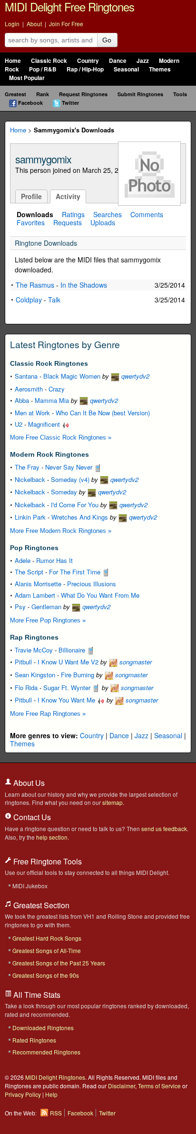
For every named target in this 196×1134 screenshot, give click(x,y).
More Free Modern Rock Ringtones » (60, 530)
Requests (67, 222)
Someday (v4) (70, 479)
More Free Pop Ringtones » (48, 620)
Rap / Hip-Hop (85, 69)
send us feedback (164, 828)
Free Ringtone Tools (46, 861)
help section (52, 837)
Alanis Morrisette (38, 583)
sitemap (112, 802)
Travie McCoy (34, 649)
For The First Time (75, 571)
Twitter (70, 102)
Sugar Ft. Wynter (67, 687)
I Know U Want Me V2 (68, 661)
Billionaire (73, 649)
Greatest (15, 94)
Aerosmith (29, 388)
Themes (160, 69)
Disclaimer (121, 1086)
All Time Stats (35, 994)
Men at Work (32, 412)
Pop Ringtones (34, 548)
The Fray (27, 467)
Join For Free (66, 24)
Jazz (143, 61)
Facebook (30, 102)
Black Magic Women (71, 376)
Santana (26, 376)
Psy (20, 606)
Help (51, 1094)
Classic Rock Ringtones (49, 363)
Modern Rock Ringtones (49, 454)
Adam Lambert (35, 595)
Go (106, 40)
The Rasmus (35, 285)
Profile (31, 196)
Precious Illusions (91, 583)
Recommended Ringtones (46, 1052)
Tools (180, 94)
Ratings (73, 214)
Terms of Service (159, 1086)
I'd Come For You (74, 504)
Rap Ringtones (34, 637)
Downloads (35, 214)
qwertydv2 (134, 376)
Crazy (57, 388)
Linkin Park (30, 517)
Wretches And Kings (79, 517)
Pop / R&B (43, 69)
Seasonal (126, 69)
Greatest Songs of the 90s (45, 975)
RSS (56, 1113)
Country (88, 61)
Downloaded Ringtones (43, 1028)
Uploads (102, 222)
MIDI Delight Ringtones (55, 1077)
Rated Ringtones (34, 1040)
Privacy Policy (23, 1094)
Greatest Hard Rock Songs (46, 938)
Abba (22, 400)
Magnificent (45, 424)
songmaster (135, 661)
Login (12, 24)
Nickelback (30, 479)
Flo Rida (26, 687)
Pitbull (23, 661)
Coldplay (29, 299)
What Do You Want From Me (100, 595)
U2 (18, 424)
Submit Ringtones (140, 94)
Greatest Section (40, 905)
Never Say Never (69, 467)
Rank (42, 94)
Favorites (31, 222)
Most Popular (27, 78)
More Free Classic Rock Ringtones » (60, 437)
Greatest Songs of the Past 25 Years (58, 963)
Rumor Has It (54, 560)
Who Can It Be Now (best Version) (103, 412)
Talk (54, 299)
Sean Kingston (35, 674)
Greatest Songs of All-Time (46, 950)
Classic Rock (49, 61)
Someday (64, 491)
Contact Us (31, 817)
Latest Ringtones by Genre (65, 344)
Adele (22, 560)
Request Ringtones (83, 94)
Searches (107, 214)
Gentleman (46, 606)
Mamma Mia (52, 400)
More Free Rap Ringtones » (48, 713)
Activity (68, 196)
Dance (118, 61)
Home (13, 61)
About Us (28, 782)
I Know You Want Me (67, 699)
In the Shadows (83, 285)
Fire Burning (77, 674)
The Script (29, 571)
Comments (146, 214)
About (34, 24)
